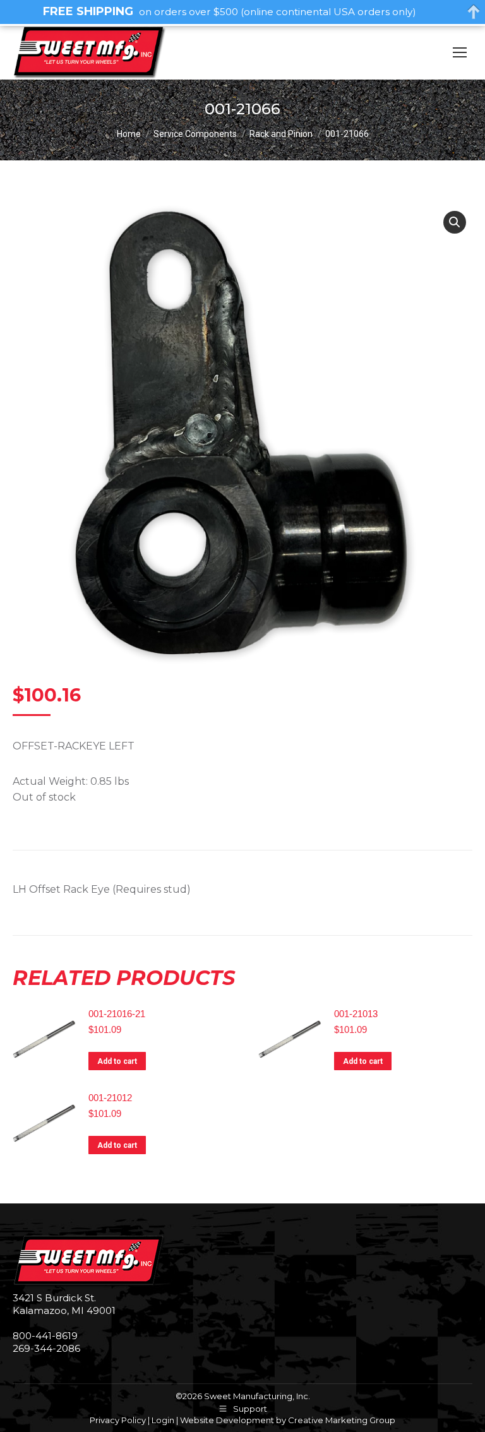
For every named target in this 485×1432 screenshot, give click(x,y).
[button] (454, 222)
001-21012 (110, 1097)
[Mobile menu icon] (459, 52)
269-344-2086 (46, 1348)
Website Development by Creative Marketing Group (287, 1420)
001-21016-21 (116, 1013)
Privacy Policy (118, 1420)
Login (163, 1420)
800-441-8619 (45, 1336)
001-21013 (356, 1013)
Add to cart (117, 1061)
